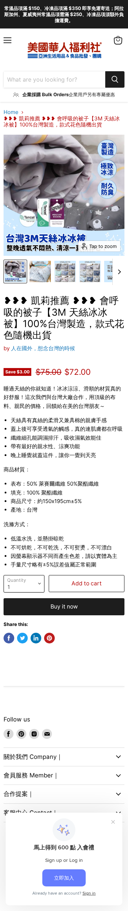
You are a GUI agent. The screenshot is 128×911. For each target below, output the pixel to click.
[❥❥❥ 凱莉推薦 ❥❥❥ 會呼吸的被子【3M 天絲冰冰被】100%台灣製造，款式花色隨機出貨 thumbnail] (15, 271)
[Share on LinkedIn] (36, 638)
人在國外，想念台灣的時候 (43, 348)
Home (11, 112)
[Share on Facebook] (9, 638)
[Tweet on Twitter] (22, 638)
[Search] (114, 79)
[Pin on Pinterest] (49, 638)
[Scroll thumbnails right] (118, 272)
